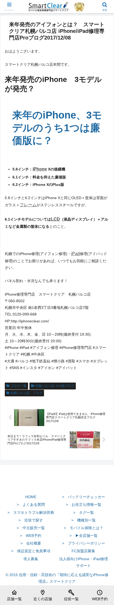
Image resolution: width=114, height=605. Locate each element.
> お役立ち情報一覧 (83, 504)
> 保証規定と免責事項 (30, 551)
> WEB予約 (30, 535)
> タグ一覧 (83, 512)
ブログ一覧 (19, 386)
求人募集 (30, 559)
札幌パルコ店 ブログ (26, 393)
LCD (55, 219)
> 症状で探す (31, 520)
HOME (30, 497)
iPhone (40, 169)
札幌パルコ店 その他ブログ (54, 386)
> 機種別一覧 (83, 520)
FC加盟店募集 (83, 551)
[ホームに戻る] (57, 484)
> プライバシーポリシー (83, 543)
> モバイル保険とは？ (83, 528)
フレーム (28, 205)
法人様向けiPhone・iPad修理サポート (83, 562)
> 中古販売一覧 (31, 528)
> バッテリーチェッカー (83, 497)
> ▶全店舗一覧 (83, 535)
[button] (103, 585)
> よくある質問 (31, 504)
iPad (75, 253)
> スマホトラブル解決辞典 (30, 512)
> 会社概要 (30, 543)
